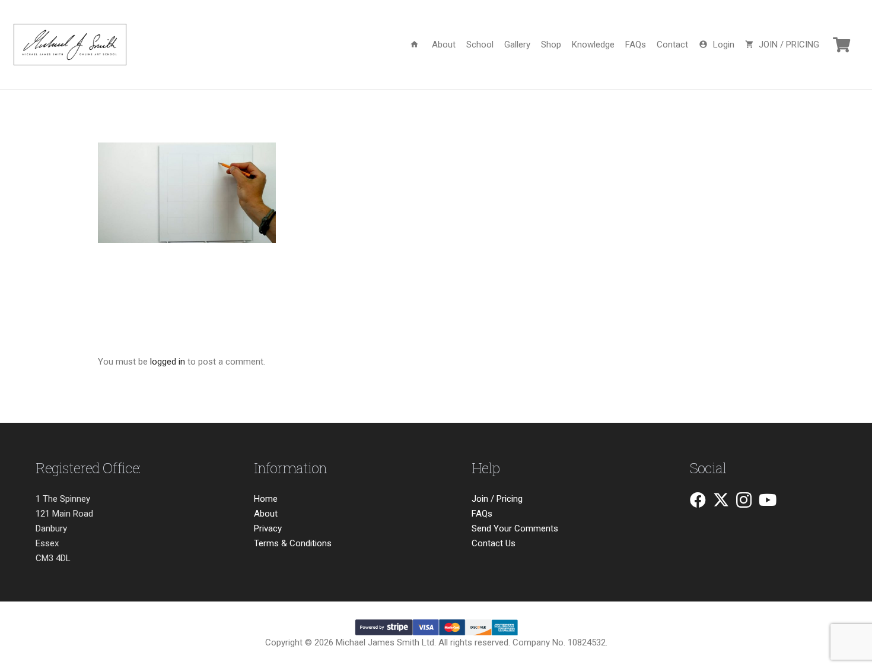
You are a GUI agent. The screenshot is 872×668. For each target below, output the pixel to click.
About (266, 513)
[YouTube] (767, 500)
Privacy (268, 528)
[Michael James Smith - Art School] (70, 44)
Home (266, 498)
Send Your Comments (515, 528)
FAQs (482, 513)
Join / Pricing (497, 498)
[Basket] (841, 44)
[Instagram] (744, 500)
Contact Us (493, 543)
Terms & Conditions (293, 543)
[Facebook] (698, 500)
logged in (167, 361)
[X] (721, 500)
